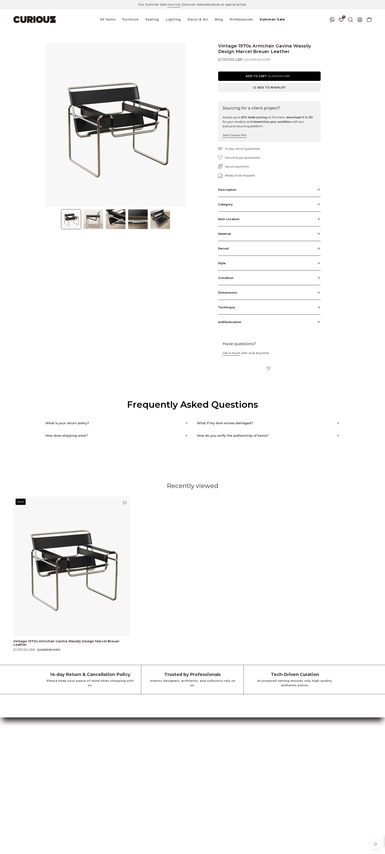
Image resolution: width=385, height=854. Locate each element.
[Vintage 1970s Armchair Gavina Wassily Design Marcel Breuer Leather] (71, 219)
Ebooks (129, 778)
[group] (192, 4)
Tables (18, 752)
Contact (129, 785)
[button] (152, 19)
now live (173, 4)
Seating (19, 745)
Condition (225, 278)
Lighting (20, 765)
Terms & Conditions (138, 745)
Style (222, 263)
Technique (226, 307)
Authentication (229, 322)
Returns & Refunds (137, 758)
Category (225, 204)
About (128, 771)
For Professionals (81, 758)
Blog (127, 791)
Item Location (229, 219)
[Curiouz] (34, 19)
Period (223, 248)
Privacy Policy (134, 752)
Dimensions (227, 292)
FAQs (127, 765)
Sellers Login (78, 752)
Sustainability (133, 798)
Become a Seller (81, 745)
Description (227, 189)
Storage (19, 758)
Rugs (17, 771)
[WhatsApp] (332, 19)
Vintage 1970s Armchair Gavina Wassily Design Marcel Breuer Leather (66, 642)
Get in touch (231, 353)
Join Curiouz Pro (234, 135)
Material (224, 234)
